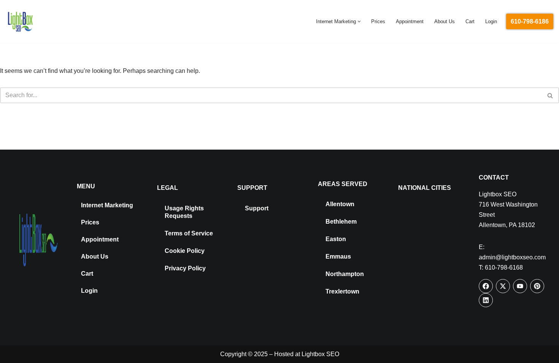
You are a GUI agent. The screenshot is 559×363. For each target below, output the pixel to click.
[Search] (550, 95)
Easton (336, 239)
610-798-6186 (530, 21)
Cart (470, 21)
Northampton (345, 274)
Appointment (410, 21)
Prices (378, 21)
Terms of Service (189, 233)
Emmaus (338, 256)
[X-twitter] (503, 286)
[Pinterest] (537, 286)
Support (256, 208)
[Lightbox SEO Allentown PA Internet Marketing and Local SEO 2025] (20, 21)
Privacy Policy (185, 268)
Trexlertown (342, 291)
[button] (359, 21)
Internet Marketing (107, 205)
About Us (444, 21)
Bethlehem (341, 221)
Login (491, 21)
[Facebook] (486, 286)
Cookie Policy (185, 251)
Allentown (340, 204)
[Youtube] (520, 286)
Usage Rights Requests (184, 212)
